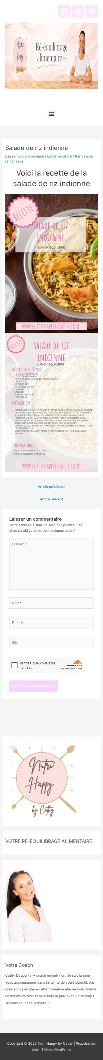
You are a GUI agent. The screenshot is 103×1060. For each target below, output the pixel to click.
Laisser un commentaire (24, 156)
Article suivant (51, 499)
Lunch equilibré (59, 156)
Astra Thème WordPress (51, 1050)
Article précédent (52, 487)
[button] (52, 114)
